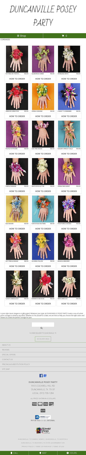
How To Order (17, 78)
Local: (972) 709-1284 (43, 393)
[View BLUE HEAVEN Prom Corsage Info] (17, 209)
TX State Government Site (54, 443)
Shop (23, 35)
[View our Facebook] (41, 376)
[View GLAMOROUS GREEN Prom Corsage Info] (43, 59)
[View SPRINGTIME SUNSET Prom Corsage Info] (69, 171)
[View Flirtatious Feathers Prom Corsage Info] (43, 209)
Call (15, 453)
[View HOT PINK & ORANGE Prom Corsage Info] (17, 246)
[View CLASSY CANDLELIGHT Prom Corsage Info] (17, 284)
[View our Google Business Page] (45, 376)
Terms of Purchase (43, 446)
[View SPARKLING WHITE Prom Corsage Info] (69, 59)
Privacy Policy (28, 446)
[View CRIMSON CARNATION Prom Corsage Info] (17, 96)
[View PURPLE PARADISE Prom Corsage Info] (17, 171)
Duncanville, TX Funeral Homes (31, 439)
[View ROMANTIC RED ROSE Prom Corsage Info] (43, 284)
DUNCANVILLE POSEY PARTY (43, 16)
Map (43, 453)
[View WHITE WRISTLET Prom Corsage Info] (69, 284)
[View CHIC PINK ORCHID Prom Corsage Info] (43, 134)
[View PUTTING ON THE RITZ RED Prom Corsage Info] (17, 59)
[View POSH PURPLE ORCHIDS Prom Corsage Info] (69, 209)
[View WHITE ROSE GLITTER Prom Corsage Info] (43, 171)
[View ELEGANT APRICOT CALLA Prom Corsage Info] (69, 134)
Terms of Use (58, 446)
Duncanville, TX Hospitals (57, 439)
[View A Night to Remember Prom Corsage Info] (69, 96)
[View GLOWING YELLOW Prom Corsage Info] (43, 246)
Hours (73, 453)
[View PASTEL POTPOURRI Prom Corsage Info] (17, 134)
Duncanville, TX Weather (31, 443)
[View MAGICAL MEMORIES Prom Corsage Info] (69, 246)
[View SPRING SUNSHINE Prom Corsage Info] (43, 96)
